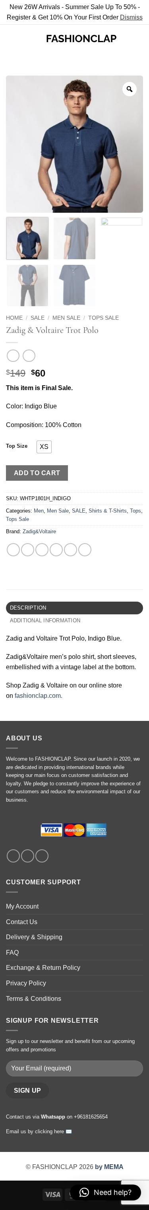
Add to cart (37, 473)
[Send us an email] (41, 855)
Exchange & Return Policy (43, 967)
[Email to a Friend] (56, 549)
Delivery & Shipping (34, 937)
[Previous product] (29, 356)
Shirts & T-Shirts (108, 511)
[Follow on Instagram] (27, 855)
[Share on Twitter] (41, 549)
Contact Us (21, 922)
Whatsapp (53, 1117)
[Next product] (13, 356)
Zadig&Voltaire (39, 531)
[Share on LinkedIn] (84, 549)
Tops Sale (103, 318)
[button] (10, 39)
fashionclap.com (38, 695)
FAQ (12, 952)
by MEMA (109, 1166)
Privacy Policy (26, 983)
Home (14, 318)
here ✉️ (63, 1131)
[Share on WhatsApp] (13, 549)
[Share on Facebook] (27, 549)
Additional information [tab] (45, 620)
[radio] (44, 447)
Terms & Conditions (33, 998)
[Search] (24, 38)
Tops (135, 511)
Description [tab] (28, 608)
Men (39, 511)
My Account (22, 906)
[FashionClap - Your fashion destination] (81, 38)
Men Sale (66, 318)
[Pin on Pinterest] (70, 549)
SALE (38, 318)
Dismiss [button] (131, 17)
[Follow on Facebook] (13, 855)
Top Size (16, 446)
